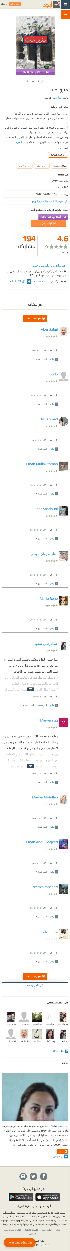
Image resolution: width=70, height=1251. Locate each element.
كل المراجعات (35, 985)
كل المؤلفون (58, 1156)
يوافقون (42, 705)
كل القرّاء (58, 1051)
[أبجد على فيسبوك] (43, 1177)
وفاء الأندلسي (50, 1041)
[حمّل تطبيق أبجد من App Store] (47, 1197)
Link (44, 349)
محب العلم (50, 932)
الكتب (58, 1230)
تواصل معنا (46, 1230)
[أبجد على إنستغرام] (23, 1177)
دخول (4, 3)
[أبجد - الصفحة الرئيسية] (47, 4)
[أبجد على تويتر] (33, 1177)
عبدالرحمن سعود (63, 1041)
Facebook (38, 80)
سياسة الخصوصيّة (44, 1244)
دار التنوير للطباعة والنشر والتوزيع (50, 201)
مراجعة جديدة (33, 318)
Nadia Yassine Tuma (11, 1023)
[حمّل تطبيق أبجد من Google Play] (20, 1197)
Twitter (33, 80)
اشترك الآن (49, 223)
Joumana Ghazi (37, 1041)
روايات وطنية (41, 165)
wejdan (25, 1023)
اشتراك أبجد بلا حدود (12, 1230)
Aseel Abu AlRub (37, 1023)
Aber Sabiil (24, 1041)
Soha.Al (12, 1041)
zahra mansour (40, 281)
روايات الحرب (24, 165)
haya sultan (50, 1023)
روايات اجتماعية (58, 154)
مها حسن (56, 97)
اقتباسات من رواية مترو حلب (49, 265)
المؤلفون (32, 1233)
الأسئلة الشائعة (31, 1230)
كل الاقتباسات (18, 281)
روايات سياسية (60, 165)
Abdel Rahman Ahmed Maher (63, 1023)
